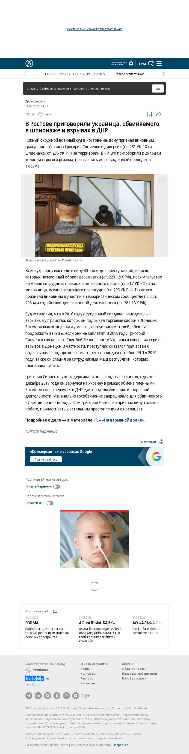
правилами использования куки (91, 88)
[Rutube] (66, 695)
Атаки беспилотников (130, 74)
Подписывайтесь (46, 459)
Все (55, 611)
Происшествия (35, 101)
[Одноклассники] (56, 695)
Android (127, 664)
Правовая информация (139, 673)
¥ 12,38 (77, 74)
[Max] (75, 695)
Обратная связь (134, 669)
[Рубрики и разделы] (159, 63)
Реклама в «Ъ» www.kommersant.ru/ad (94, 29)
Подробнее (120, 745)
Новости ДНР (35, 502)
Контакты (88, 673)
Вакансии (88, 683)
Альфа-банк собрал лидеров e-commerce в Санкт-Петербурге (155, 630)
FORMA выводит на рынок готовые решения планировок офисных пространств (47, 632)
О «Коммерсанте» (94, 664)
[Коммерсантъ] (29, 63)
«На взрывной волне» (123, 420)
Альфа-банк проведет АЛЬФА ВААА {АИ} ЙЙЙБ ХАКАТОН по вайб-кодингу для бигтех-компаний (100, 634)
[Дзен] (47, 695)
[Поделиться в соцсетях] (158, 114)
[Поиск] (151, 63)
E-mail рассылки (134, 678)
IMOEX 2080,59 (96, 74)
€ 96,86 (63, 74)
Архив (85, 669)
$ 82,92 (49, 74)
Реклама (87, 678)
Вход (142, 63)
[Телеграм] (28, 695)
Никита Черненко (38, 486)
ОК (158, 88)
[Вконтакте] (38, 695)
